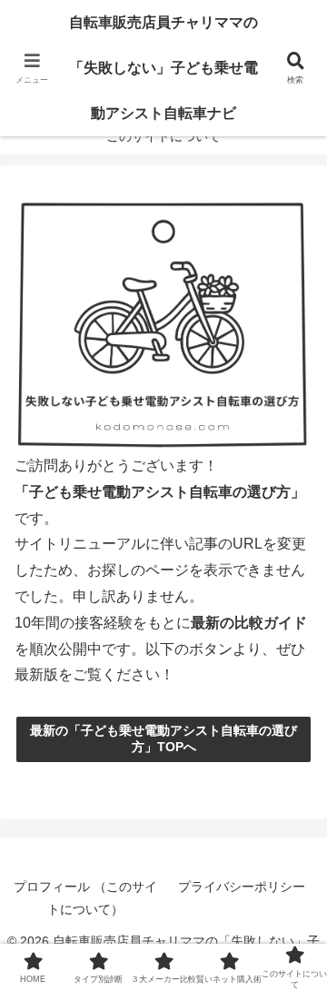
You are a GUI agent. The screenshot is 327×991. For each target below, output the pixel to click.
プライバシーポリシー (241, 886)
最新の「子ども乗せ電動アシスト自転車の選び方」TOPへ (163, 738)
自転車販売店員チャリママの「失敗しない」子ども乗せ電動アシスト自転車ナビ (163, 68)
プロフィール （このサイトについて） (85, 898)
